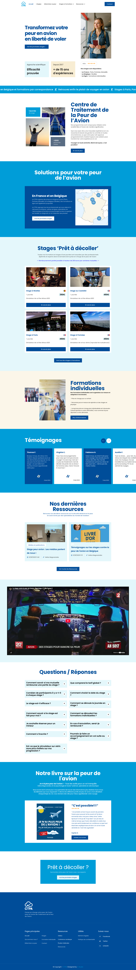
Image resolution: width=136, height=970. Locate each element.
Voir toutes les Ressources (68, 569)
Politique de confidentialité (86, 939)
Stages (44, 936)
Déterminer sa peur (50, 4)
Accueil (31, 4)
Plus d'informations (79, 418)
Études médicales (63, 943)
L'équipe (38, 4)
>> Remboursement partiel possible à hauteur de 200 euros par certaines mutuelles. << (68, 261)
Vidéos (60, 936)
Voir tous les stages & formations (68, 360)
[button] (66, 4)
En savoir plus (78, 151)
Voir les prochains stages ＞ (36, 47)
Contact (110, 4)
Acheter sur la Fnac (80, 837)
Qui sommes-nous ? (31, 939)
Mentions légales (83, 936)
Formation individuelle (49, 939)
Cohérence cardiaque (65, 939)
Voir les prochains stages (43, 218)
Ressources (61, 947)
